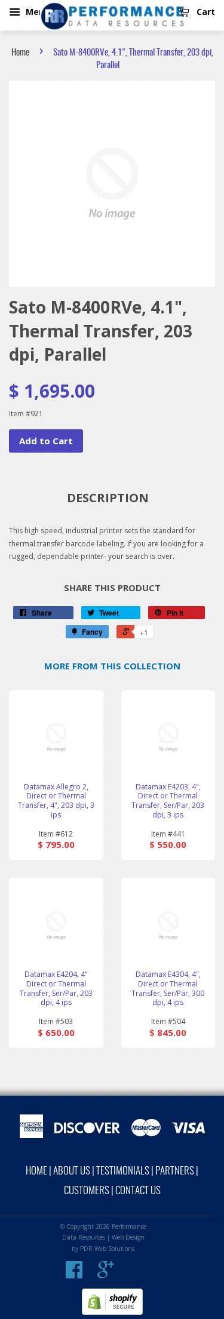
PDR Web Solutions (107, 1248)
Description (108, 498)
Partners (174, 1171)
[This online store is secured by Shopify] (112, 1312)
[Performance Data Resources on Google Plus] (106, 1274)
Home (20, 52)
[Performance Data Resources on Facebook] (74, 1274)
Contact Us (138, 1191)
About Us (71, 1171)
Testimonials (122, 1171)
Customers (86, 1191)
